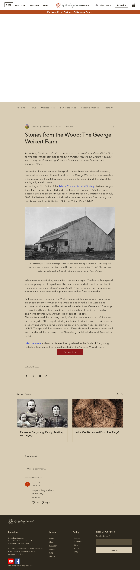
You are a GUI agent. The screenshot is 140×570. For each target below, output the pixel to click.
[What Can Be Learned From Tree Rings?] (97, 413)
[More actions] (113, 126)
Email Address (102, 536)
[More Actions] (113, 484)
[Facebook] (17, 561)
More (107, 107)
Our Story (53, 546)
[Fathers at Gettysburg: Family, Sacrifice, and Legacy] (42, 413)
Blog (51, 553)
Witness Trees (48, 107)
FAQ (76, 552)
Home (51, 538)
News (33, 107)
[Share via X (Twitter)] (33, 375)
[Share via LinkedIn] (39, 375)
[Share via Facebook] (26, 375)
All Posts (21, 107)
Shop (51, 542)
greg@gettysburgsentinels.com (25, 551)
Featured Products (90, 107)
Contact (52, 549)
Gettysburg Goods (82, 12)
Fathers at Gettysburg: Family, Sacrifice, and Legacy (41, 434)
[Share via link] (46, 375)
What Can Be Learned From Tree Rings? (97, 432)
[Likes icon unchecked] (33, 502)
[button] (133, 5)
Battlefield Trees (68, 107)
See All (120, 394)
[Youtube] (11, 561)
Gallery (52, 556)
